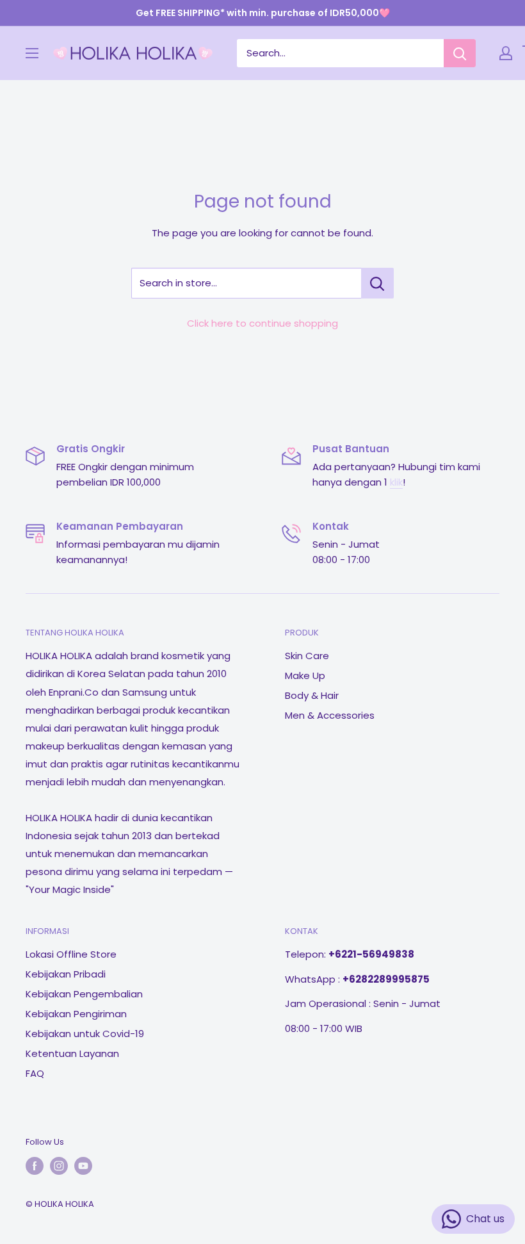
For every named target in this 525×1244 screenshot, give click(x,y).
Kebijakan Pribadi (66, 974)
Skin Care (307, 655)
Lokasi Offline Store (71, 954)
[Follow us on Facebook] (35, 1166)
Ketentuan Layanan (72, 1053)
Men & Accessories (330, 715)
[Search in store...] (377, 283)
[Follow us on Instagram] (59, 1166)
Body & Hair (312, 695)
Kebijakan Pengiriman (76, 1013)
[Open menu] (32, 53)
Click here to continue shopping (262, 323)
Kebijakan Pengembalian (84, 994)
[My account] (505, 53)
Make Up (305, 675)
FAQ (35, 1073)
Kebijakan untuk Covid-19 (85, 1033)
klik (396, 482)
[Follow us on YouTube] (83, 1166)
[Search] (460, 53)
